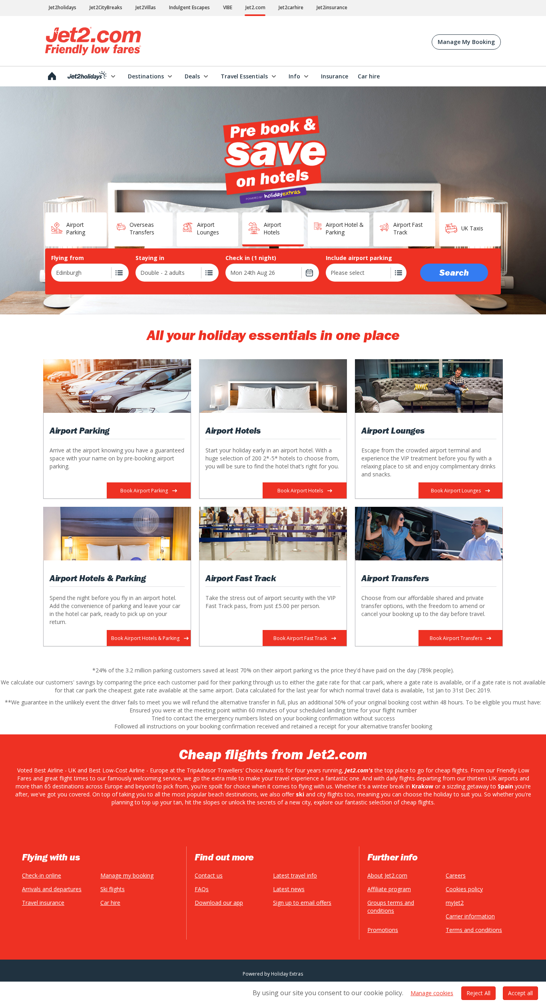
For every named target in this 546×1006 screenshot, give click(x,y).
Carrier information (470, 916)
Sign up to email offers (302, 902)
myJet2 (455, 902)
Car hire (110, 902)
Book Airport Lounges (456, 490)
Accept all (520, 993)
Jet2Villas (146, 7)
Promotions (382, 930)
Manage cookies (431, 993)
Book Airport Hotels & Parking (145, 638)
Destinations (146, 76)
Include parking (359, 258)
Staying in (150, 258)
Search (454, 273)
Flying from (67, 258)
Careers (456, 875)
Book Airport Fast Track (300, 638)
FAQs (202, 889)
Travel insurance (43, 902)
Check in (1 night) (250, 258)
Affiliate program (389, 889)
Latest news (289, 889)
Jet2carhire (291, 7)
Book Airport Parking (144, 490)
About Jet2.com (387, 875)
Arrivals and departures (52, 889)
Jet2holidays (62, 7)
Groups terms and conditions (390, 906)
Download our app (219, 902)
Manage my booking (126, 875)
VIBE (227, 7)
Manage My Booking (466, 42)
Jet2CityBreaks (106, 7)
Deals (192, 76)
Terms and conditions (474, 930)
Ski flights (112, 889)
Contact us (209, 875)
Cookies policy (464, 889)
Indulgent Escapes (189, 7)
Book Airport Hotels (300, 490)
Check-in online (41, 875)
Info (294, 76)
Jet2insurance (332, 7)
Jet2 (93, 41)
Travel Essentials (244, 76)
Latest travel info (295, 875)
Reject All (478, 993)
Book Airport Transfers (456, 638)
